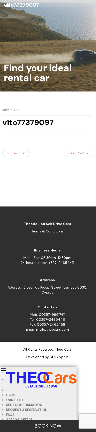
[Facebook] (66, 7)
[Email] (86, 7)
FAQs (10, 415)
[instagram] (76, 7)
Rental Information (24, 405)
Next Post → (78, 153)
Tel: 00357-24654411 (47, 319)
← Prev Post (16, 153)
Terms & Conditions (47, 231)
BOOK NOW (48, 426)
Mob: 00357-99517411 (47, 314)
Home (11, 395)
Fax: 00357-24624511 (47, 324)
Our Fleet (14, 400)
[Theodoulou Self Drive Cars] (17, 9)
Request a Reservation (27, 410)
